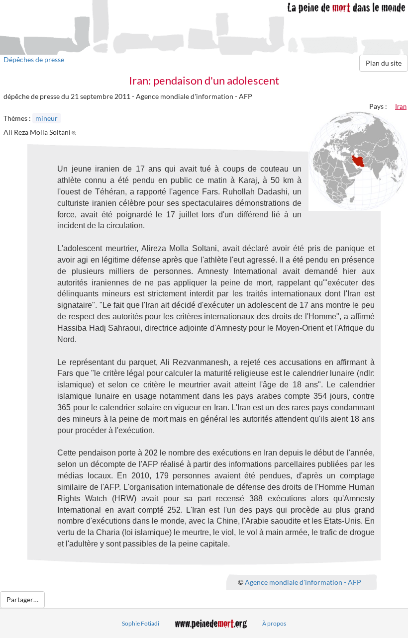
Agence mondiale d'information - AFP (303, 581)
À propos (274, 623)
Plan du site (384, 63)
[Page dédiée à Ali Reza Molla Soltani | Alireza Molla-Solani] (75, 132)
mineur (46, 118)
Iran (401, 106)
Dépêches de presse (33, 59)
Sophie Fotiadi (140, 623)
